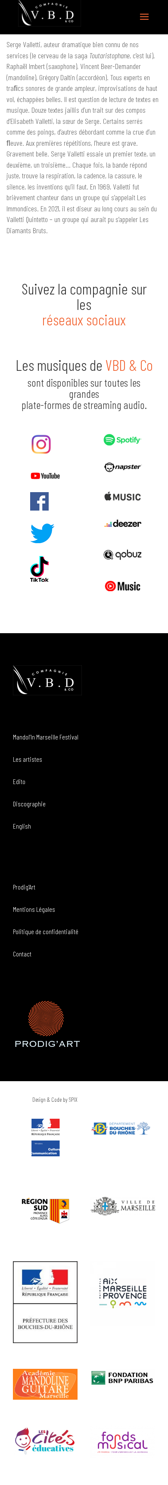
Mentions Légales (34, 909)
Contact (22, 954)
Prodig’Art (24, 887)
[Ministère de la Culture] (45, 1154)
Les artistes (27, 759)
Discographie (29, 804)
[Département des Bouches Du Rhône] (123, 1128)
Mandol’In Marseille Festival (45, 737)
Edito (19, 781)
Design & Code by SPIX (55, 1099)
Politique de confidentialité (45, 931)
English (22, 826)
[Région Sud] (45, 1210)
